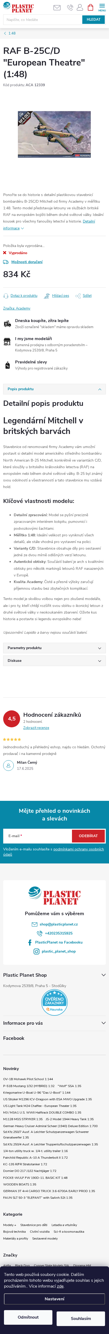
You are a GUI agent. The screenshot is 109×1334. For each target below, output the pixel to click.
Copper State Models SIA (51, 1265)
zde (60, 1286)
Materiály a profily (15, 1238)
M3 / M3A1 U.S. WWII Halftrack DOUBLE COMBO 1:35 (42, 1112)
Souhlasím (81, 1319)
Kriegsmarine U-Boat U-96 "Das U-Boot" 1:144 (36, 1092)
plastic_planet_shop (59, 951)
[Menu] (102, 7)
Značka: (16, 308)
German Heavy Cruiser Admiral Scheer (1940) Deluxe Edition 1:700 (50, 1126)
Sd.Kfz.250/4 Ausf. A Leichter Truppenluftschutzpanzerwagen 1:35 (50, 1144)
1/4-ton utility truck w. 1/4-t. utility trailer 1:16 (35, 1151)
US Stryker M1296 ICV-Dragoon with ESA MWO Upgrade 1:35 (47, 1099)
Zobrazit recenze (36, 727)
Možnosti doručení (27, 261)
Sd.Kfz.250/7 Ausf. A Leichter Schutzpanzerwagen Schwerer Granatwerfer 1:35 (46, 1135)
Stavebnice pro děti (33, 1225)
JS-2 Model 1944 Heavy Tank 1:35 (70, 1119)
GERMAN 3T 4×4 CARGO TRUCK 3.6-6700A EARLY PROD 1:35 (49, 1191)
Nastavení (54, 1299)
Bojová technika (14, 1231)
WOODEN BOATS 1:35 (19, 1184)
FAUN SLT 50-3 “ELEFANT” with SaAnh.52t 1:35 (37, 1198)
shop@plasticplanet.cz (59, 924)
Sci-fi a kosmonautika (69, 1231)
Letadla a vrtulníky (64, 1225)
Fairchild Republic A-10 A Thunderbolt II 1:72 (35, 1157)
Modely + (9, 1225)
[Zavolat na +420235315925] (70, 7)
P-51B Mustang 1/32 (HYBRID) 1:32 (28, 1086)
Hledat (94, 19)
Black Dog (22, 1265)
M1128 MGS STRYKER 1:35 (23, 1119)
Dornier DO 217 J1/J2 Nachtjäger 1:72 (29, 1171)
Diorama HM (82, 1265)
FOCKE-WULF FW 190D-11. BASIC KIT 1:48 (35, 1178)
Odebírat (88, 835)
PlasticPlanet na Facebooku (59, 942)
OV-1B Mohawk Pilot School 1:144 (28, 1079)
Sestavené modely (45, 1238)
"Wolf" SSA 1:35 (69, 1086)
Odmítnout (28, 1317)
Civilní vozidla (39, 1231)
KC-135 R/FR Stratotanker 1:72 (25, 1164)
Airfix (7, 1265)
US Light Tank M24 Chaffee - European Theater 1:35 (39, 1106)
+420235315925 (58, 933)
